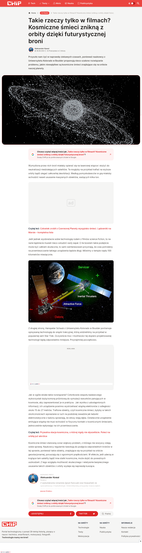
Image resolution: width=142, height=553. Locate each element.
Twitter (83, 513)
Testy (44, 3)
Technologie (83, 527)
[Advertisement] (71, 366)
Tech (33, 3)
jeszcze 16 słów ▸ (46, 491)
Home (33, 13)
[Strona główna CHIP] (14, 3)
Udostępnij (37, 513)
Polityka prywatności (130, 536)
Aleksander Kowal (42, 48)
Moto (58, 3)
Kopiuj (108, 513)
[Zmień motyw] (132, 3)
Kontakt (124, 532)
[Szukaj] (138, 3)
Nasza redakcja (128, 527)
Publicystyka (86, 3)
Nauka (71, 3)
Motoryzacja (83, 536)
